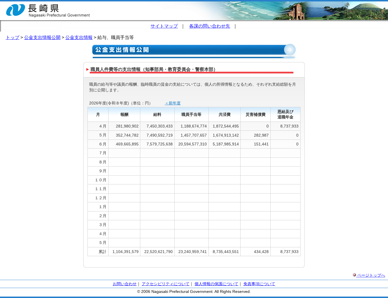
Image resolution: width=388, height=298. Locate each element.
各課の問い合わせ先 (209, 26)
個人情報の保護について (216, 283)
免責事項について (259, 283)
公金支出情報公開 (42, 37)
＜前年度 (173, 103)
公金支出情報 (79, 37)
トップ (12, 37)
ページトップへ (370, 275)
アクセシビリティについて (165, 283)
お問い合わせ (125, 283)
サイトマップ (164, 26)
